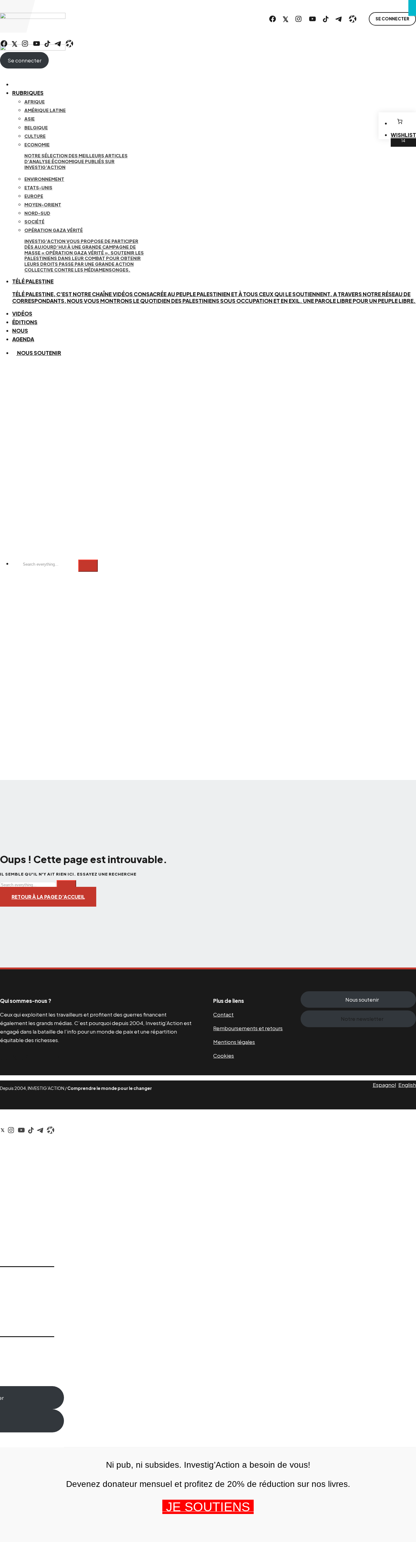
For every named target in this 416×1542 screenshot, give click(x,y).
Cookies (223, 1055)
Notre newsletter (362, 1018)
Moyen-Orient (42, 204)
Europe (33, 196)
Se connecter (392, 18)
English (407, 1084)
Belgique (36, 127)
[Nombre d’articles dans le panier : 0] (400, 121)
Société (34, 221)
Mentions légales (234, 1041)
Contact (223, 1014)
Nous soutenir (38, 352)
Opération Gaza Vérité (84, 249)
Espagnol (384, 1084)
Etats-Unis (38, 187)
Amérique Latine (45, 110)
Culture (35, 136)
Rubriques (28, 93)
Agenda (23, 339)
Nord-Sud (37, 213)
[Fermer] (412, 8)
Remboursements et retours (248, 1028)
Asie (29, 118)
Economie (76, 156)
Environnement (44, 179)
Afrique (34, 101)
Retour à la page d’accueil (48, 897)
